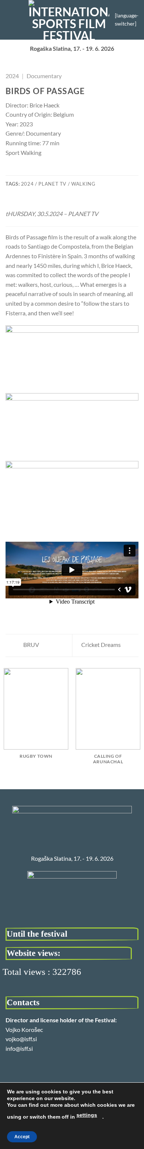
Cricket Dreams (101, 644)
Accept (22, 1136)
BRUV (30, 644)
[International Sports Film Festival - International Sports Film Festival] (68, 20)
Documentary (44, 75)
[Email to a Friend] (37, 170)
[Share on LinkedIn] (55, 170)
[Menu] (10, 20)
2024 (12, 75)
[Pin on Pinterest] (46, 170)
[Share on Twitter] (28, 170)
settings (86, 1115)
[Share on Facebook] (19, 170)
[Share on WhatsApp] (10, 170)
